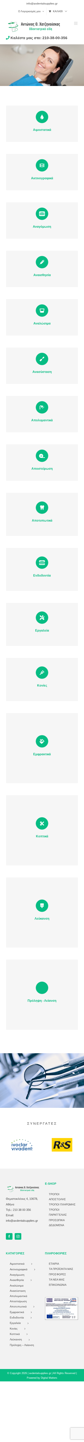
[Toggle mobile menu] (76, 23)
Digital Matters (49, 1377)
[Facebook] (9, 1236)
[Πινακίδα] (61, 1298)
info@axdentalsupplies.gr (42, 3)
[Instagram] (18, 1236)
